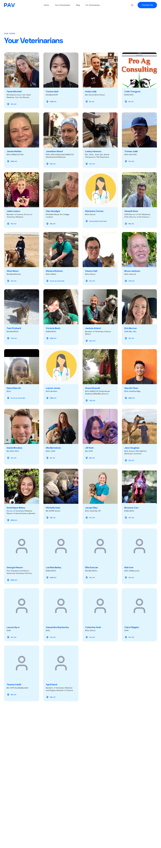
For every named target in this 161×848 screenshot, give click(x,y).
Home (46, 5)
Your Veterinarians (62, 5)
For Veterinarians (93, 5)
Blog (78, 5)
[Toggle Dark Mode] (132, 5)
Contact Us (147, 5)
